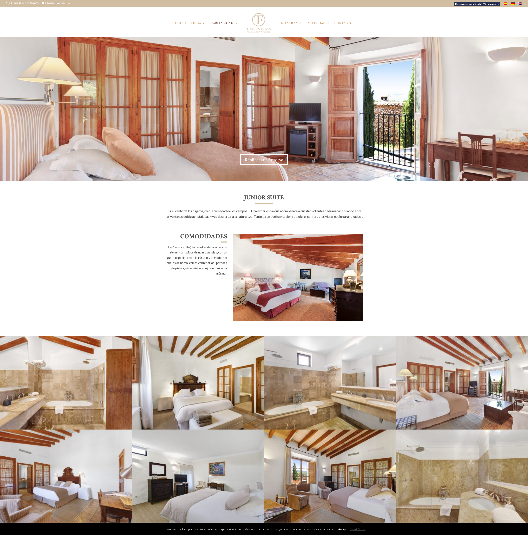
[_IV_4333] (462, 522)
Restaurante (290, 23)
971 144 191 (16, 3)
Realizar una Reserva (264, 159)
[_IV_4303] (66, 428)
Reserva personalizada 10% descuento (477, 4)
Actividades (318, 23)
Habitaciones (223, 23)
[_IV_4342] (198, 522)
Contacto (343, 23)
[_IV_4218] (198, 428)
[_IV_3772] (330, 522)
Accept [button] (342, 529)
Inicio (180, 23)
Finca (196, 23)
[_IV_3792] (330, 428)
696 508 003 (32, 3)
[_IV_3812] (462, 428)
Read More (357, 529)
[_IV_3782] (66, 522)
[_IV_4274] (298, 320)
